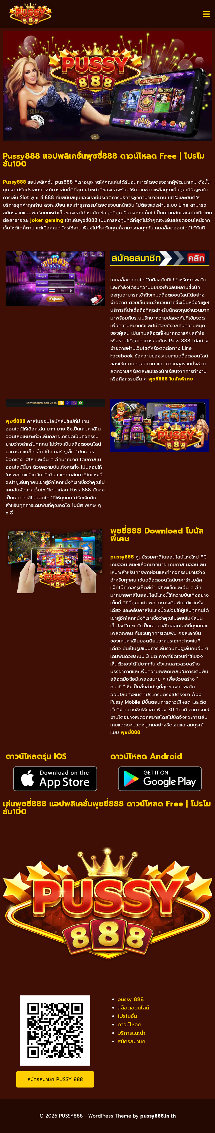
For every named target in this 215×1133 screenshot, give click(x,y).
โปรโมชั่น (127, 1016)
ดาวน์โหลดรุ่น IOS (36, 756)
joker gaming (46, 220)
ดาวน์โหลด (129, 1025)
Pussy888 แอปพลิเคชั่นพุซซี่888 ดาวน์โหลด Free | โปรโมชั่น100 (103, 160)
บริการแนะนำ (131, 1033)
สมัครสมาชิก (131, 1041)
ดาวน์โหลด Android (146, 756)
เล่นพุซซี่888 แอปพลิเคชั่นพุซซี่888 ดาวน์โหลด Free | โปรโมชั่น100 (107, 808)
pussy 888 (131, 999)
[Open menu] (206, 13)
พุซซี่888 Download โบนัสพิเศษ (157, 535)
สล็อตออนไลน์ (133, 1008)
